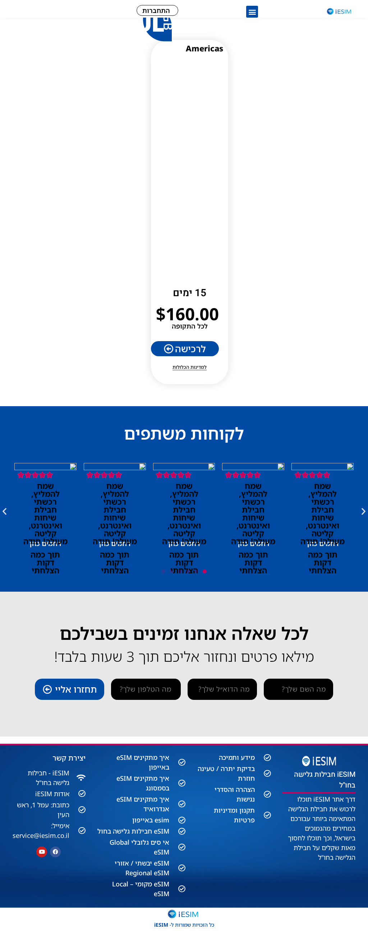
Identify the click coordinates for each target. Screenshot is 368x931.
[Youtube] (41, 852)
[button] (252, 12)
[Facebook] (55, 852)
